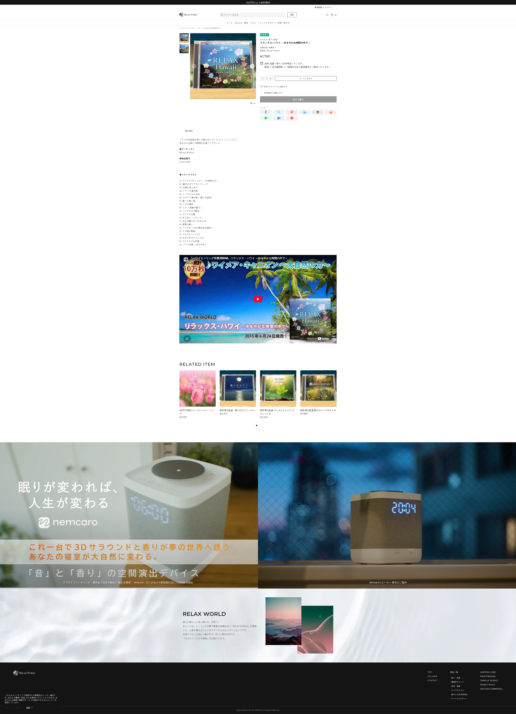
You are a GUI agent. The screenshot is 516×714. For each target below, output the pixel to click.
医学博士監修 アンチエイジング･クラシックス (277, 412)
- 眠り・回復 (455, 678)
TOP (429, 672)
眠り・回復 (273, 39)
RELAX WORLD (188, 15)
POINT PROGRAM (487, 676)
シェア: (263, 107)
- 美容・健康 (455, 686)
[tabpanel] (197, 397)
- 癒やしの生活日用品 (458, 694)
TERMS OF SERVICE (489, 681)
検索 (292, 14)
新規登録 (318, 7)
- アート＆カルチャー (458, 699)
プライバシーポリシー (14, 707)
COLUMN (432, 676)
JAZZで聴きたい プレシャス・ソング (196, 412)
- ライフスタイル (457, 690)
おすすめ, (264, 39)
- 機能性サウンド (457, 682)
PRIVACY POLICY (487, 685)
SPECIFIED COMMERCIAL (491, 689)
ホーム (181, 28)
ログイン (328, 7)
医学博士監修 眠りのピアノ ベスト (237, 410)
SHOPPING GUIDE (488, 672)
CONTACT (432, 680)
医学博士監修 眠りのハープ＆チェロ (318, 410)
